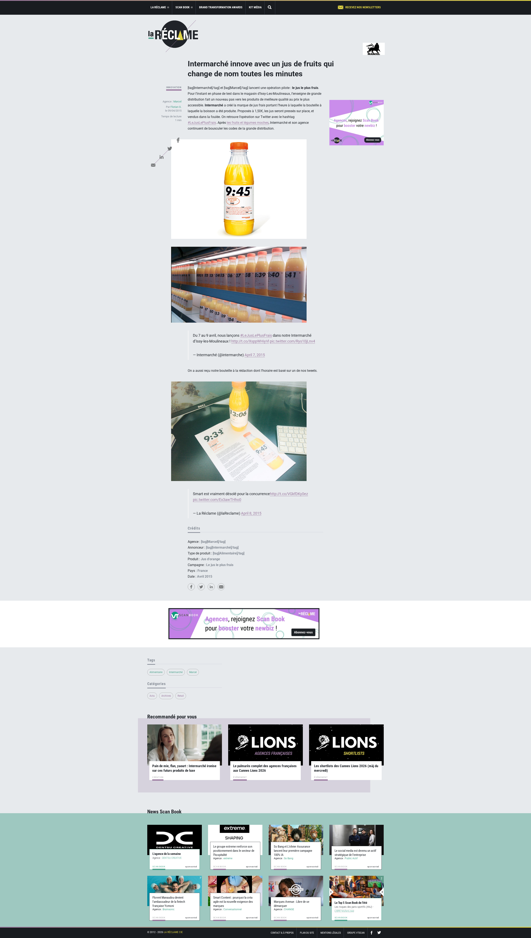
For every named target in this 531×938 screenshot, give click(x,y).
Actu (152, 695)
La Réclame (173, 36)
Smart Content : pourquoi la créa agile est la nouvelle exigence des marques (233, 902)
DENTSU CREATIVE (171, 857)
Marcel (177, 101)
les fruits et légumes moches (248, 123)
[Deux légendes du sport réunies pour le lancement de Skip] (356, 891)
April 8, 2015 (251, 513)
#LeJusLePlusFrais (202, 123)
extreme (227, 858)
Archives (166, 695)
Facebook (177, 140)
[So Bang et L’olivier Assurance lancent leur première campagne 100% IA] (296, 840)
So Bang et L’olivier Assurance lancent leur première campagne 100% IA (293, 851)
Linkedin (161, 156)
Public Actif (351, 858)
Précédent (331, 892)
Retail (181, 695)
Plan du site (307, 932)
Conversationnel (232, 909)
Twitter (169, 148)
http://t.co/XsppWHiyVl (250, 341)
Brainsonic (168, 909)
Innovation (173, 87)
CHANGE (289, 909)
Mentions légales (330, 932)
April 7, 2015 (255, 355)
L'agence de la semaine (166, 854)
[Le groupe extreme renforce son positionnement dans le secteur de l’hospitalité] (235, 840)
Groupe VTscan (355, 932)
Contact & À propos (282, 932)
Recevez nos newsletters (363, 7)
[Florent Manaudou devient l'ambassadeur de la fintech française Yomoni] (174, 891)
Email (153, 165)
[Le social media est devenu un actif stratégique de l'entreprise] (356, 840)
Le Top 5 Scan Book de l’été (351, 903)
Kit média (255, 7)
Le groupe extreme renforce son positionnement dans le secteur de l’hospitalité (233, 851)
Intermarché (176, 672)
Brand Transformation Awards (220, 7)
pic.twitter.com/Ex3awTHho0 (217, 500)
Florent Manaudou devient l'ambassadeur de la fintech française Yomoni (168, 902)
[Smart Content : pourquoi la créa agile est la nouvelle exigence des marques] (235, 891)
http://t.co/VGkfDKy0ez (289, 494)
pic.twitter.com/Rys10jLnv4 (292, 341)
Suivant (381, 892)
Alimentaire (156, 672)
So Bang (288, 858)
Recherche (270, 7)
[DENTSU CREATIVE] (174, 840)
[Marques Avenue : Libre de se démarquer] (296, 891)
